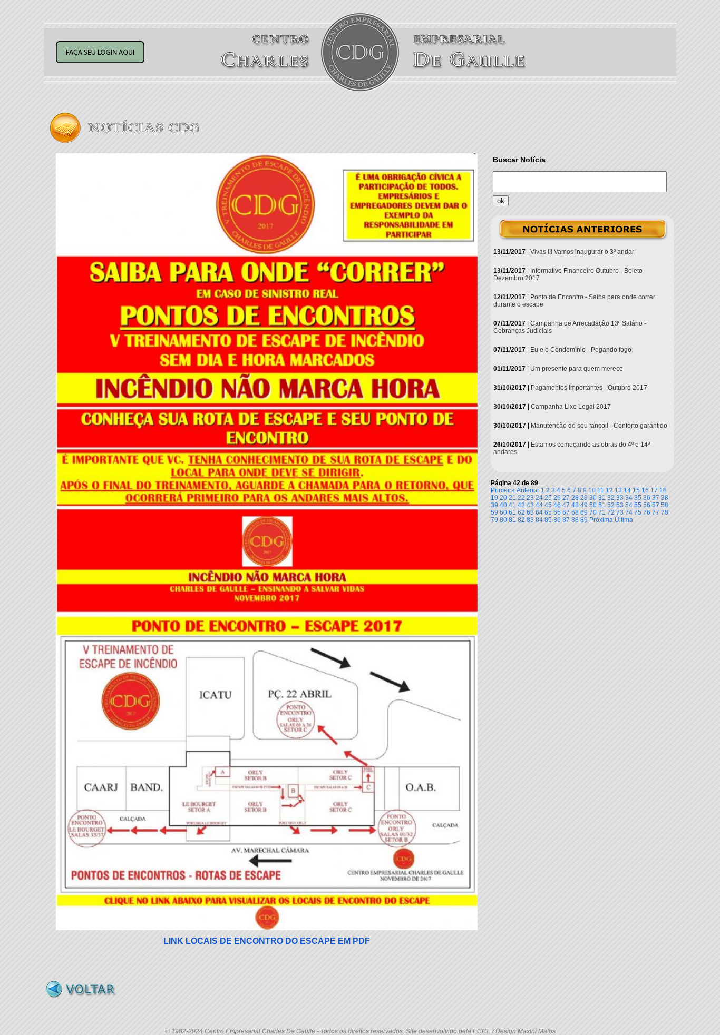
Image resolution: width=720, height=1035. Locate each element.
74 (629, 512)
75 (637, 512)
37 (655, 497)
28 (575, 497)
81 (512, 520)
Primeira (503, 490)
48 (575, 505)
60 (503, 512)
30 (593, 497)
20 (503, 497)
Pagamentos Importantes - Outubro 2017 (589, 387)
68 (575, 512)
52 (611, 505)
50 (593, 505)
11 (600, 490)
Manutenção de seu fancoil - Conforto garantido (599, 425)
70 (593, 512)
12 (609, 490)
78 (664, 512)
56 (646, 505)
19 (494, 497)
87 (566, 520)
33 (620, 497)
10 (592, 490)
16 (645, 490)
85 (548, 520)
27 (566, 497)
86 (557, 520)
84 (539, 520)
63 (530, 512)
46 (557, 505)
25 (548, 497)
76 (646, 512)
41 (512, 505)
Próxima (601, 520)
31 (602, 497)
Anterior (528, 490)
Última (624, 520)
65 (548, 512)
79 (494, 520)
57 (655, 505)
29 (584, 497)
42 (521, 505)
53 (620, 505)
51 (602, 505)
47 (566, 505)
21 (512, 497)
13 (618, 490)
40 (503, 505)
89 (584, 520)
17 (654, 490)
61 (512, 512)
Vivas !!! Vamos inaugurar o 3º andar (582, 251)
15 (636, 490)
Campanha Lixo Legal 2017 (571, 406)
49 (584, 505)
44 (539, 505)
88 (575, 520)
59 (494, 512)
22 (521, 497)
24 (539, 497)
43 (530, 505)
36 (646, 497)
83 (530, 520)
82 (521, 520)
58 (664, 505)
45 (548, 505)
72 (611, 512)
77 (655, 512)
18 (663, 490)
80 (503, 520)
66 (557, 512)
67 (566, 512)
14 (627, 490)
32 (611, 497)
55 (637, 505)
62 (521, 512)
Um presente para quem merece (576, 368)
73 (620, 512)
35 (637, 497)
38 (664, 497)
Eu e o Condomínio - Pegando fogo (580, 349)
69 (584, 512)
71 (602, 512)
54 (629, 505)
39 (494, 505)
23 (530, 497)
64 (539, 512)
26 (557, 497)
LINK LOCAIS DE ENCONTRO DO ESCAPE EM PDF (266, 941)
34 (629, 497)
